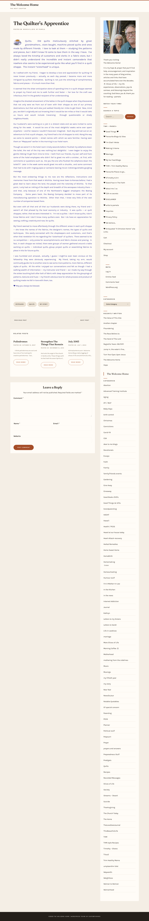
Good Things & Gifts (112, 503)
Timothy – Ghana (110, 848)
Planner (107, 725)
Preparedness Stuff (112, 754)
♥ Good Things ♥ (111, 131)
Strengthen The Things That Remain (52, 343)
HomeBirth (108, 556)
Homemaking (109, 562)
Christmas (108, 420)
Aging (106, 397)
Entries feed (111, 277)
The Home (108, 819)
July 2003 (73, 341)
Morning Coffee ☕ (111, 648)
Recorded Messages (112, 778)
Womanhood (109, 890)
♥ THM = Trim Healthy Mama (116, 166)
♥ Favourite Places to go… (114, 172)
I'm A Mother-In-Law (112, 584)
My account (108, 249)
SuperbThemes (94, 916)
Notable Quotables (111, 701)
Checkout (107, 243)
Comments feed (112, 282)
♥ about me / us (110, 188)
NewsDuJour (109, 695)
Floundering (109, 328)
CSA (105, 438)
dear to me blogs (111, 444)
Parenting (108, 713)
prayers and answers (112, 748)
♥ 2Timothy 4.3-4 (111, 178)
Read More (21, 362)
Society (107, 790)
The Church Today (111, 813)
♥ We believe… (110, 223)
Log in (108, 271)
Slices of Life (109, 784)
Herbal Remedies (111, 544)
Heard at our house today (114, 532)
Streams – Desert (111, 795)
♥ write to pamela (111, 205)
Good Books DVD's (111, 497)
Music (106, 666)
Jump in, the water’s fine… (114, 349)
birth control (109, 415)
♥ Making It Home (111, 148)
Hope (106, 365)
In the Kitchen (109, 589)
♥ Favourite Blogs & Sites (115, 136)
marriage (107, 637)
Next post (84, 320)
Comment (18, 398)
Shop (106, 255)
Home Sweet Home (111, 550)
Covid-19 (107, 432)
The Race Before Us (112, 334)
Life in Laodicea (110, 631)
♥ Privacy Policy (110, 217)
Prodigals (107, 760)
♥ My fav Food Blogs (112, 160)
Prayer (106, 743)
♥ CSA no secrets (111, 193)
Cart (105, 238)
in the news (108, 595)
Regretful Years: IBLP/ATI (114, 344)
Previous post (20, 320)
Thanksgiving (109, 807)
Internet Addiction (111, 601)
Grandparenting (110, 509)
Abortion (107, 385)
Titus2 (106, 854)
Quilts (32, 304)
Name (17, 423)
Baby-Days (108, 409)
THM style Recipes (111, 843)
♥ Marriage (108, 154)
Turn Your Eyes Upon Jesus (115, 354)
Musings (107, 672)
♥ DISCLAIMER (110, 199)
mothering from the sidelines (116, 660)
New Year (107, 690)
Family (106, 468)
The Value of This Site (112, 318)
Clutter (106, 565)
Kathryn (107, 613)
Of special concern (111, 707)
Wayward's (108, 872)
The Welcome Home (24, 4)
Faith (106, 462)
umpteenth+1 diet (111, 866)
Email (56, 423)
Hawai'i (106, 521)
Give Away (108, 485)
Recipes (107, 772)
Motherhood (109, 654)
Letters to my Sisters (112, 619)
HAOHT (106, 515)
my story (44, 304)
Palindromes (20, 341)
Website (17, 436)
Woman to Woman (111, 884)
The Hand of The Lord (112, 339)
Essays (106, 456)
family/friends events (113, 473)
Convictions (108, 426)
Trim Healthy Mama (112, 860)
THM (105, 837)
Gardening (108, 479)
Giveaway (107, 491)
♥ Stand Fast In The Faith (114, 183)
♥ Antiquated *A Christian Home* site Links (119, 230)
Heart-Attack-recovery (113, 538)
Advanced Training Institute (115, 391)
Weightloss (108, 878)
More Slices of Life (111, 642)
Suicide (107, 801)
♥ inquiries (108, 211)
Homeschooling (110, 572)
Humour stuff (109, 578)
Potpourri (20, 304)
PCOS (106, 719)
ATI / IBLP (107, 403)
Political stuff (109, 731)
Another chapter (110, 323)
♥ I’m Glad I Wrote (111, 142)
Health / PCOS (109, 526)
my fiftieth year (110, 678)
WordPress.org (112, 287)
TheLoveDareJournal (112, 825)
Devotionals (108, 450)
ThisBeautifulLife (111, 831)
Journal (107, 607)
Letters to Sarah (110, 625)
